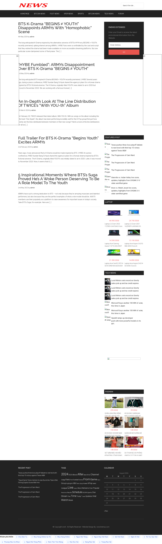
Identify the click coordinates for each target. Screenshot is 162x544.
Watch (64, 500)
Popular (96, 488)
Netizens (85, 488)
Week (70, 500)
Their (69, 496)
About (74, 475)
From (86, 479)
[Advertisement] (124, 97)
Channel (94, 474)
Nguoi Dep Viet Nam (100, 537)
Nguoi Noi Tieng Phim (32, 542)
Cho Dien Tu (21, 537)
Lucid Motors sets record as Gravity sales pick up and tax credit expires (125, 281)
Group (63, 483)
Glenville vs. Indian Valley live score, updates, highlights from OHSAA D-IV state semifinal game (125, 180)
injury (81, 483)
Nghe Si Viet (134, 537)
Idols (78, 483)
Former (81, 480)
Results (69, 492)
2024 (64, 474)
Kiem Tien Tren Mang (54, 542)
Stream (64, 496)
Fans (67, 479)
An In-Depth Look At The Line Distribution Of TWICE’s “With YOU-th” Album (57, 103)
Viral (94, 496)
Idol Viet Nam (118, 537)
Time (73, 496)
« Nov (106, 511)
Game (93, 479)
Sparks (89, 492)
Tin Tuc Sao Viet (150, 537)
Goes (98, 480)
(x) (17, 56)
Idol (74, 483)
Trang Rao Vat (105, 542)
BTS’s (88, 475)
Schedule (77, 492)
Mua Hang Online (62, 537)
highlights (69, 483)
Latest (94, 483)
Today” (79, 496)
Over (91, 488)
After (80, 474)
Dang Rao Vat (89, 542)
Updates (88, 496)
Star (94, 492)
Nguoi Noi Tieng (80, 537)
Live (70, 487)
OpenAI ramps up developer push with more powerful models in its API (126, 321)
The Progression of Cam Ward (123, 155)
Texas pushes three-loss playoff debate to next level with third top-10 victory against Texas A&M (126, 148)
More (80, 488)
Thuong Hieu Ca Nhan (11, 542)
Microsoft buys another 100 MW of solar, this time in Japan (127, 304)
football (75, 480)
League (64, 488)
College (63, 480)
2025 (70, 475)
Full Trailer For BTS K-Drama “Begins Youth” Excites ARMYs (58, 140)
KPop (90, 483)
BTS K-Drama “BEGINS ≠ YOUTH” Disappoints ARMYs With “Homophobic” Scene (55, 27)
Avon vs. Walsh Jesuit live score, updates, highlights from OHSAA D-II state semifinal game (125, 191)
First (71, 480)
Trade (83, 496)
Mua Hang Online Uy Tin (41, 537)
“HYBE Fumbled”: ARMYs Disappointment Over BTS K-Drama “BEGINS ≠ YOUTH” (56, 66)
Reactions (64, 492)
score (85, 492)
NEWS (39, 5)
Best (85, 475)
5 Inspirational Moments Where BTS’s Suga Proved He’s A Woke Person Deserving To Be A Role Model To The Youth (58, 178)
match (75, 488)
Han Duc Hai (73, 542)
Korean (85, 483)
